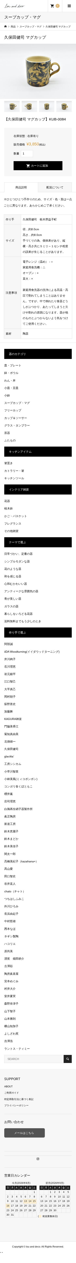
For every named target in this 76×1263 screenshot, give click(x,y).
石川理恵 (10, 666)
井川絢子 (10, 659)
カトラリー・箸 (14, 470)
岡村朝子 (10, 696)
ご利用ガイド (11, 1092)
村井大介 (10, 988)
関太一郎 (10, 853)
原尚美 (8, 951)
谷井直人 (10, 883)
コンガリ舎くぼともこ (18, 786)
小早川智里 (11, 771)
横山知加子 (11, 1026)
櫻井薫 (8, 793)
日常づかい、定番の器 (18, 553)
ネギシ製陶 (11, 936)
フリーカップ (12, 410)
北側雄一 (10, 741)
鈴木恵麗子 (11, 831)
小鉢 (7, 395)
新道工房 (10, 823)
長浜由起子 (11, 913)
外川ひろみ (11, 906)
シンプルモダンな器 (17, 561)
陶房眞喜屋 (11, 973)
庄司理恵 (10, 801)
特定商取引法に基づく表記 (18, 1099)
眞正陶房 (10, 816)
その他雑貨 (11, 531)
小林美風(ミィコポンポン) (20, 779)
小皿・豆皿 (11, 388)
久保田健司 (11, 749)
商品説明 (21, 187)
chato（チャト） (15, 891)
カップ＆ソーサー (15, 418)
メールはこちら (24, 1132)
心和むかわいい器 (15, 583)
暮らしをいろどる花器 (18, 613)
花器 (7, 501)
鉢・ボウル (11, 372)
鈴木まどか (11, 838)
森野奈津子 (11, 1003)
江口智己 (10, 681)
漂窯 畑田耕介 (14, 958)
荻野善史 (10, 704)
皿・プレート (12, 365)
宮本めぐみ (11, 981)
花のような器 (12, 568)
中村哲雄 (10, 921)
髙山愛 (8, 868)
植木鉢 (8, 508)
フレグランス (12, 523)
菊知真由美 (11, 734)
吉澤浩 (8, 1041)
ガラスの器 (11, 606)
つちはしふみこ (14, 898)
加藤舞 (8, 711)
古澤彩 (8, 966)
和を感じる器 (12, 576)
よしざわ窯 (11, 1033)
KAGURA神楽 (13, 719)
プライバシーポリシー (16, 1105)
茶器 (7, 432)
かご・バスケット (15, 516)
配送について (54, 187)
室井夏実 (10, 996)
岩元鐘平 (10, 674)
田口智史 (10, 876)
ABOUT (8, 1086)
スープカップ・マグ (17, 402)
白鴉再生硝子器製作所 (18, 809)
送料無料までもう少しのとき (22, 621)
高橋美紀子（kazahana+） (21, 861)
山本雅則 (10, 1018)
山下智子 (10, 1011)
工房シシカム (12, 763)
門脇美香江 (11, 726)
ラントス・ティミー (17, 1048)
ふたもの (10, 440)
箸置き (8, 463)
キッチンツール (14, 478)
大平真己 (10, 689)
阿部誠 (8, 644)
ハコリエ (10, 943)
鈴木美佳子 (11, 846)
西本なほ (10, 928)
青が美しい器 (12, 598)
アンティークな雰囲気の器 (21, 591)
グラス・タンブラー (17, 425)
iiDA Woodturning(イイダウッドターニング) (32, 651)
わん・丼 (10, 380)
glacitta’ (9, 756)
